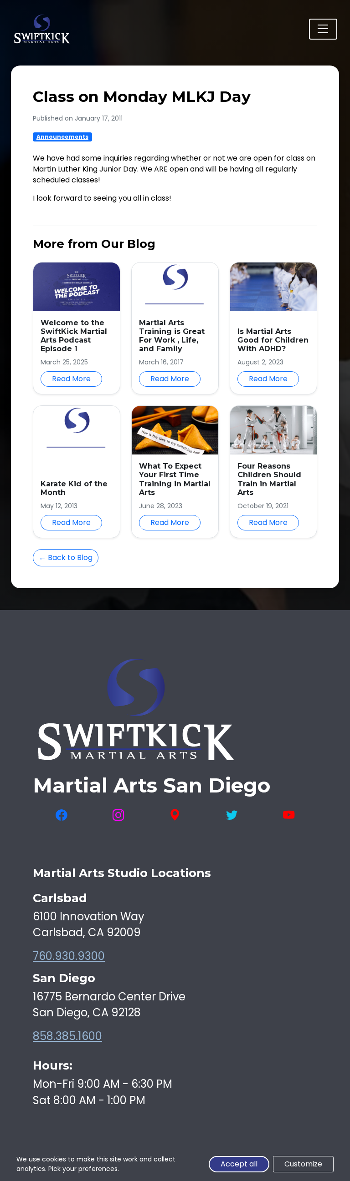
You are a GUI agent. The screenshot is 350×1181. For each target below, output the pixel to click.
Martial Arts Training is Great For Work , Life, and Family (172, 335)
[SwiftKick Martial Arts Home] (42, 29)
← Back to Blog (66, 557)
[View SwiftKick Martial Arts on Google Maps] (174, 815)
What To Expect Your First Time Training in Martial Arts (175, 479)
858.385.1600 (67, 1036)
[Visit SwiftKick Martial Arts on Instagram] (118, 815)
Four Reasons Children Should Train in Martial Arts (269, 479)
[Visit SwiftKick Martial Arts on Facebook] (61, 815)
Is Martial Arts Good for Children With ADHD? (273, 340)
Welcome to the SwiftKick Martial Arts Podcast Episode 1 (74, 335)
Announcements (62, 137)
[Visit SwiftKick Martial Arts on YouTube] (288, 815)
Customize (303, 1164)
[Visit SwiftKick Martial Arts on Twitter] (231, 815)
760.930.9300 (69, 956)
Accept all (239, 1164)
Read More (71, 378)
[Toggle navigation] (323, 29)
